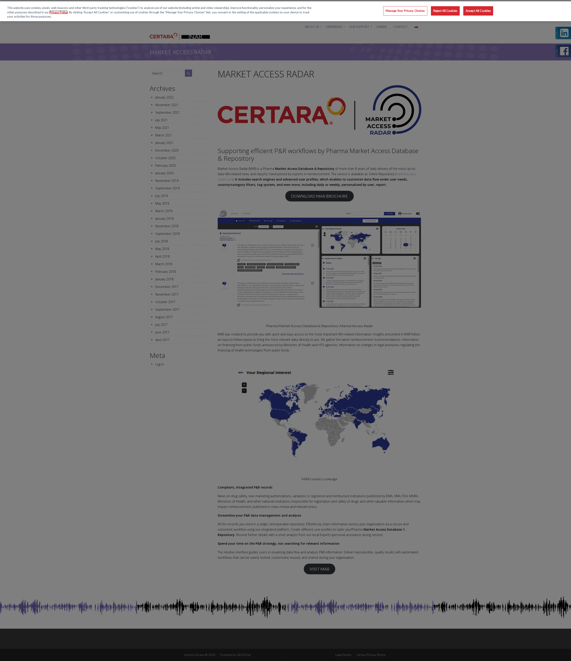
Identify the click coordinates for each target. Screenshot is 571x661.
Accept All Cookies (478, 10)
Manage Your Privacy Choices (405, 10)
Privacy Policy (59, 12)
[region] (285, 11)
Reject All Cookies (445, 10)
